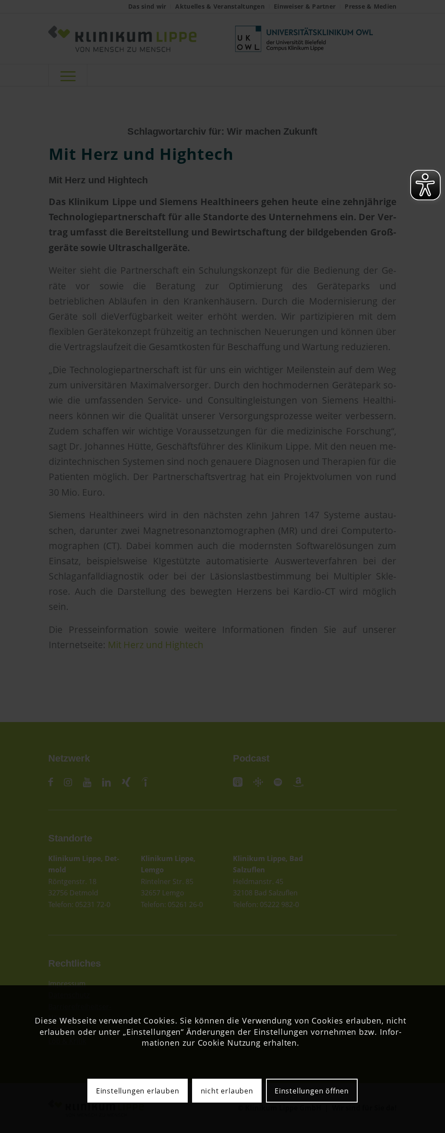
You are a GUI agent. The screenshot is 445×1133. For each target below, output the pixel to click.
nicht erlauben (227, 1091)
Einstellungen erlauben (137, 1091)
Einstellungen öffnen (312, 1091)
